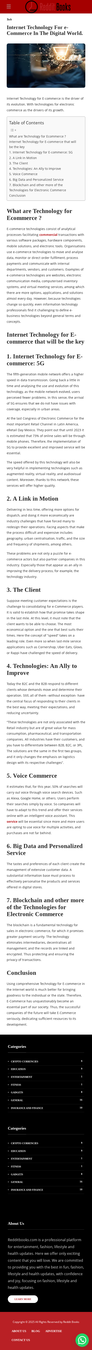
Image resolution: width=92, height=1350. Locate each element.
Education (46, 1068)
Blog (35, 1331)
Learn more (23, 1299)
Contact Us (21, 1340)
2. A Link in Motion (23, 158)
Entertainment (46, 1076)
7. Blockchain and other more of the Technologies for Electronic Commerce (37, 187)
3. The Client (18, 163)
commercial (48, 235)
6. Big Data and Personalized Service (36, 179)
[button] (82, 1340)
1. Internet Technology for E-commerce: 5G (41, 152)
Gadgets (46, 1092)
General (46, 1100)
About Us (19, 1331)
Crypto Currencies (46, 1061)
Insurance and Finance (46, 1107)
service (12, 821)
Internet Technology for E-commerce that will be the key (42, 144)
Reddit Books (71, 1322)
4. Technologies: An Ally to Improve (35, 168)
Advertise (53, 1331)
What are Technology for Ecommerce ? (37, 136)
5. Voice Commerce (23, 174)
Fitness (46, 1084)
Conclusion (17, 195)
